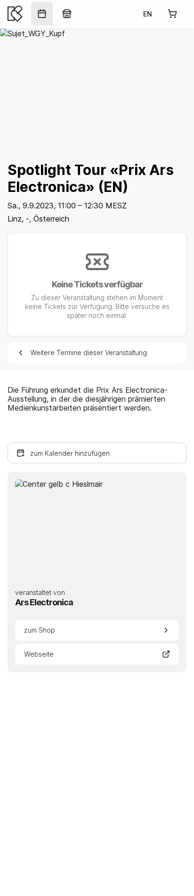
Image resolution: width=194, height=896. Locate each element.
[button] (97, 453)
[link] (42, 13)
